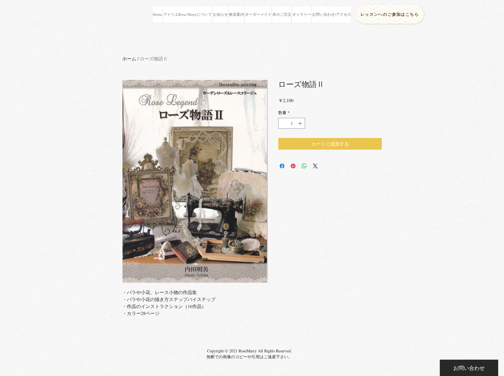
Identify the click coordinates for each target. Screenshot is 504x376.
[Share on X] (315, 165)
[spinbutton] (291, 123)
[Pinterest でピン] (293, 165)
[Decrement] (282, 123)
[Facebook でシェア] (282, 165)
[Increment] (300, 123)
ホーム (129, 58)
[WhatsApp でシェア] (304, 165)
